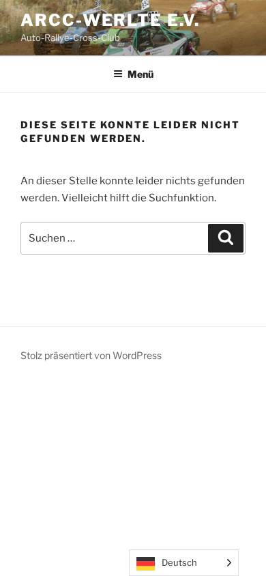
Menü (140, 74)
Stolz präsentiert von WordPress (91, 355)
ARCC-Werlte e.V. (110, 20)
